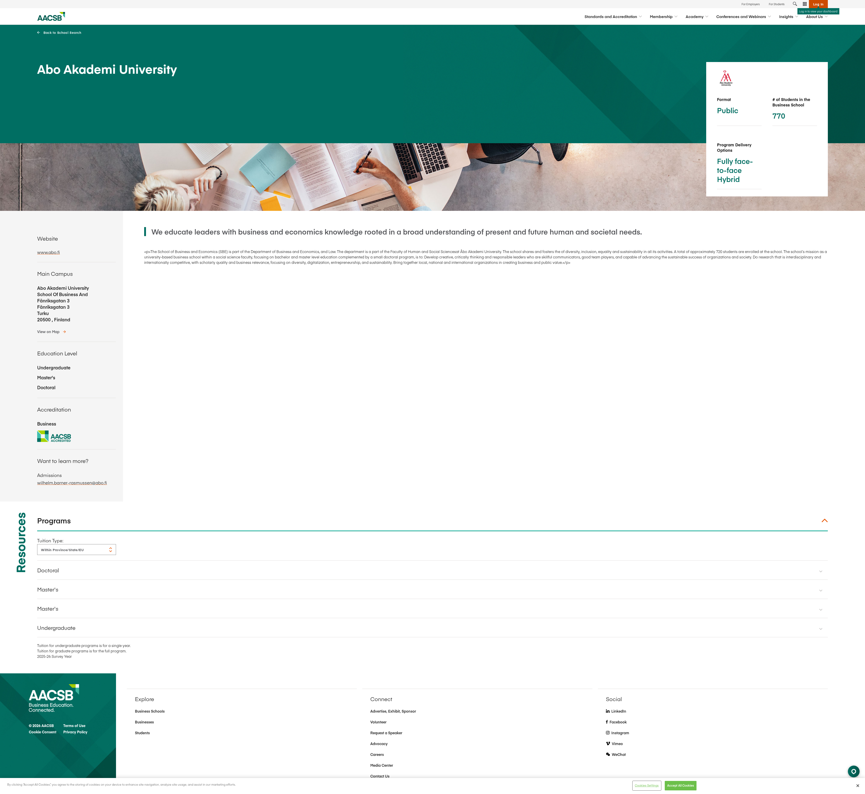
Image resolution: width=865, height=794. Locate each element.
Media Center (381, 765)
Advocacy (379, 743)
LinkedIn (618, 711)
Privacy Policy (75, 731)
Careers (377, 754)
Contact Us (379, 775)
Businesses (144, 721)
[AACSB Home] (51, 16)
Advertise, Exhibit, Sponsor (393, 711)
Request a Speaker (386, 732)
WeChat (619, 754)
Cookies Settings (647, 785)
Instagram (620, 732)
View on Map (48, 331)
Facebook (618, 721)
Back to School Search (62, 32)
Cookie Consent (42, 731)
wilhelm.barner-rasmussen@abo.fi (72, 483)
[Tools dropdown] (805, 4)
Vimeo (617, 743)
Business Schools (150, 711)
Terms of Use (74, 725)
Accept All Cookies (680, 785)
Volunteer (378, 721)
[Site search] (795, 4)
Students (142, 732)
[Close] (858, 786)
